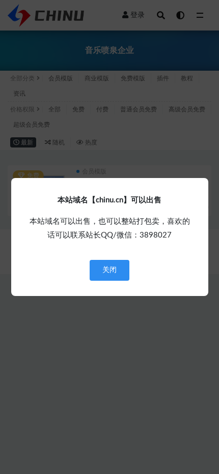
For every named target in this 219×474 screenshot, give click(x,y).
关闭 (109, 270)
